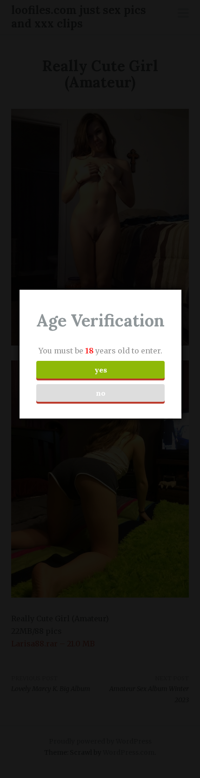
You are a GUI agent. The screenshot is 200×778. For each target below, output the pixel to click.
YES (100, 369)
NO (101, 393)
